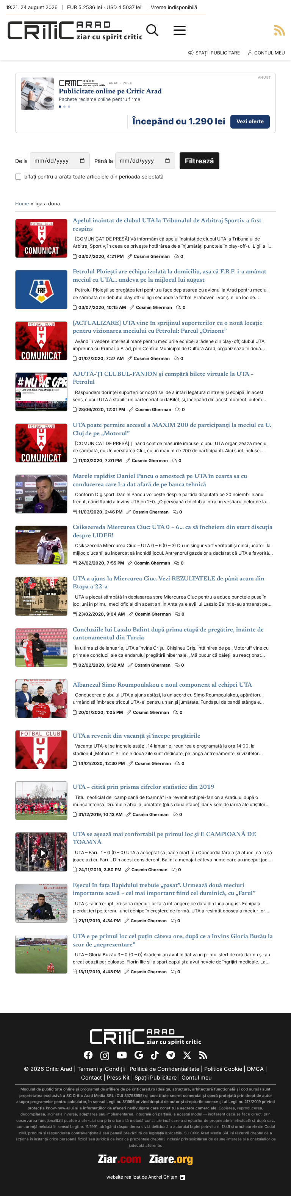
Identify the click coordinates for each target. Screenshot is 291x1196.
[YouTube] (122, 1055)
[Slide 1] (60, 106)
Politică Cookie (223, 1069)
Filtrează (199, 161)
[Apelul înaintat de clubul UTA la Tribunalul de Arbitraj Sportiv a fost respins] (41, 238)
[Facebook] (88, 1055)
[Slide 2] (64, 106)
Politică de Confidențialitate (164, 1069)
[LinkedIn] (182, 1177)
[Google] (139, 1055)
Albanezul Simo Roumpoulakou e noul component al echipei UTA (162, 685)
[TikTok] (155, 1055)
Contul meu (196, 1077)
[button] (152, 30)
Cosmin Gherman (152, 256)
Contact (91, 1077)
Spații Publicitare (156, 1077)
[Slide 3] (69, 106)
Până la (103, 161)
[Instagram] (104, 1056)
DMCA (255, 1069)
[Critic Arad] (75, 30)
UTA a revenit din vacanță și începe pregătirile (136, 736)
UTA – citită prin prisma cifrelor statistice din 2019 (143, 787)
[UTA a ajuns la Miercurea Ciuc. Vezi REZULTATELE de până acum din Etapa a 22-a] (41, 596)
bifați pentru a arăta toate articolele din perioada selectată (94, 177)
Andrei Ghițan (162, 1177)
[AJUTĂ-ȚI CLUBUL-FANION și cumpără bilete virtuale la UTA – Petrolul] (41, 392)
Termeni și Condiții (101, 1069)
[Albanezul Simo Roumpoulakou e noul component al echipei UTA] (41, 698)
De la (21, 161)
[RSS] (203, 1055)
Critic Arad (58, 1069)
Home (22, 203)
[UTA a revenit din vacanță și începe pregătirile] (41, 750)
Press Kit (118, 1077)
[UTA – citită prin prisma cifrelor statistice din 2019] (41, 801)
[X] (187, 1055)
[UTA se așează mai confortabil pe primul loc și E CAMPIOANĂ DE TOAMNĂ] (41, 852)
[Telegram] (170, 1055)
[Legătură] (279, 30)
